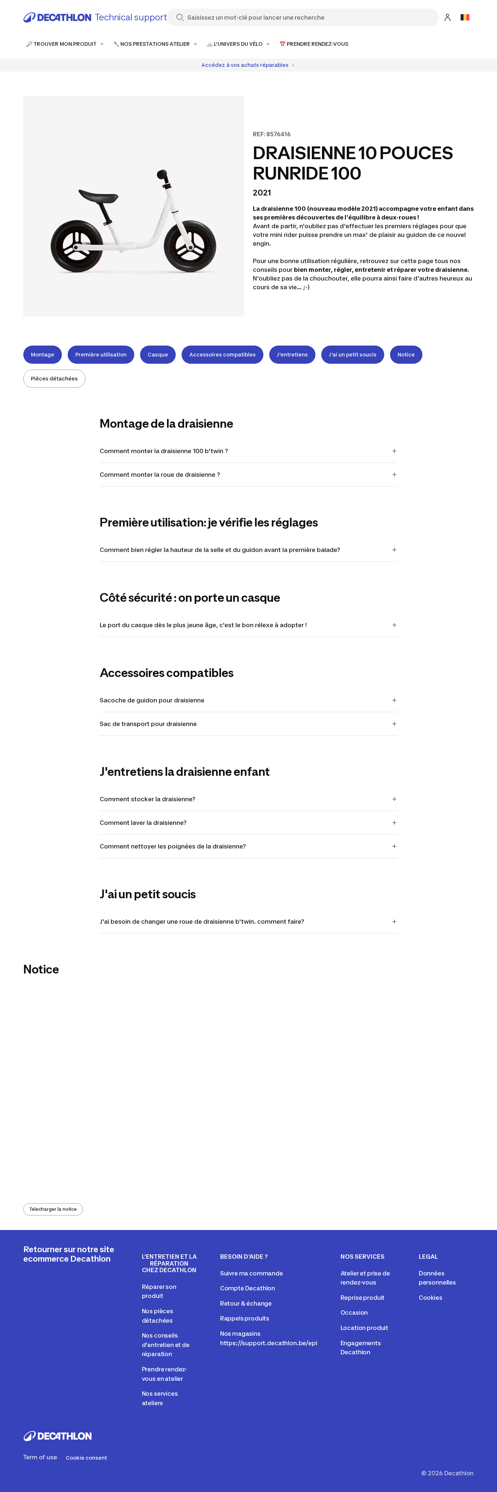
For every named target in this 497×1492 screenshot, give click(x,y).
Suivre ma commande (251, 1273)
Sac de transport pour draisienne (148, 723)
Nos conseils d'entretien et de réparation (166, 1345)
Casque (158, 354)
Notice (406, 354)
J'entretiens (292, 354)
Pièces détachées (54, 378)
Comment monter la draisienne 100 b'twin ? (164, 451)
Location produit (364, 1327)
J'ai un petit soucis (353, 354)
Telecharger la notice (53, 1209)
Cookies (430, 1297)
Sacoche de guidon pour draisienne (152, 700)
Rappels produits (244, 1318)
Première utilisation (101, 354)
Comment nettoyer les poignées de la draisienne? (173, 846)
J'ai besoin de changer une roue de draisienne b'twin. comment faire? (202, 921)
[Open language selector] (465, 17)
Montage (42, 354)
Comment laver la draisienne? (143, 822)
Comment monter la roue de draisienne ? (160, 474)
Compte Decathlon (247, 1288)
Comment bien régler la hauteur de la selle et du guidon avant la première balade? (220, 549)
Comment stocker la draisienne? (147, 799)
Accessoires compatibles (222, 354)
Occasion (354, 1312)
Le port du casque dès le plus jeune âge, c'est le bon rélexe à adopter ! (203, 625)
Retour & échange (246, 1303)
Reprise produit (363, 1297)
